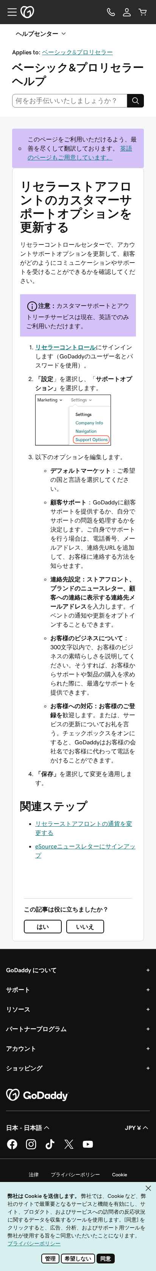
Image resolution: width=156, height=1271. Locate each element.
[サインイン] (127, 12)
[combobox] (70, 100)
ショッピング (24, 1068)
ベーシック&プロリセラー (77, 52)
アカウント (21, 1048)
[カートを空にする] (142, 12)
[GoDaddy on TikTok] (50, 1148)
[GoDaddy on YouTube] (88, 1148)
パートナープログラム (36, 1029)
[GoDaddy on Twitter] (69, 1148)
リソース (18, 1009)
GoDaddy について (31, 970)
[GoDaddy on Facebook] (12, 1148)
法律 (34, 1174)
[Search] (135, 101)
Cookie (119, 1174)
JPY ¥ (133, 1128)
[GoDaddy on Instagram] (31, 1148)
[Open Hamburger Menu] (9, 12)
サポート (18, 990)
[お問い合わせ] (111, 12)
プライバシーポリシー (75, 1174)
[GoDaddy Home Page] (37, 1095)
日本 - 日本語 (24, 1128)
